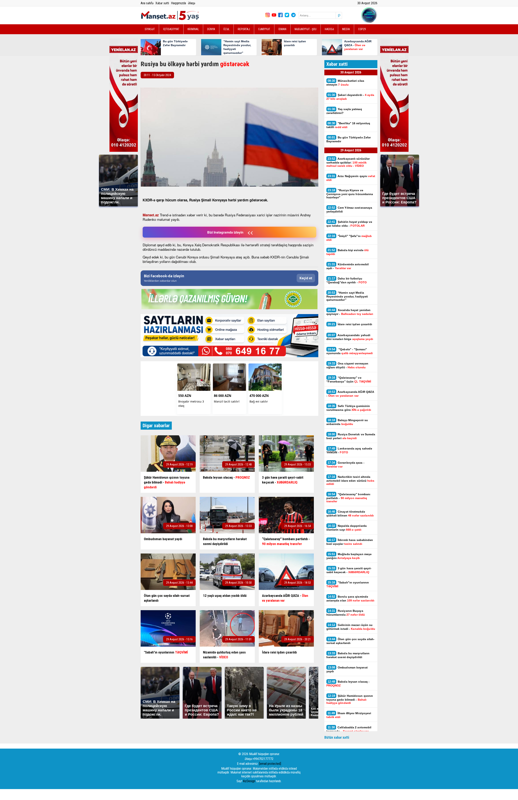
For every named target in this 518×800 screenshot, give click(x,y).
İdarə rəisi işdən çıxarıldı (350, 324)
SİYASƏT (150, 29)
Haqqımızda (178, 3)
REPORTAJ (244, 29)
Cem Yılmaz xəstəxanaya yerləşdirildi (349, 209)
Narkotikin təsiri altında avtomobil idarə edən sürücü (350, 480)
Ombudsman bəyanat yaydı (347, 669)
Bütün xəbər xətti (336, 737)
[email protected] (270, 764)
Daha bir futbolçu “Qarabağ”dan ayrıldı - (346, 280)
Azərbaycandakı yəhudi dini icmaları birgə (349, 337)
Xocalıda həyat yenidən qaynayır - (350, 312)
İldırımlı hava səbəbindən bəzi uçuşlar (349, 541)
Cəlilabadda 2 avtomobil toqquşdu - (349, 729)
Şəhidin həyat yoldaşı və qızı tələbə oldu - (349, 223)
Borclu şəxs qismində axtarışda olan (350, 598)
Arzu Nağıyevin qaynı (350, 178)
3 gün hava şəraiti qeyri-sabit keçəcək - (349, 570)
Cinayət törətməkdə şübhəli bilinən (350, 513)
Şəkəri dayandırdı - (350, 96)
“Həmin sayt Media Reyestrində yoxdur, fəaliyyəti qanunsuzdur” (347, 296)
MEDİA (346, 29)
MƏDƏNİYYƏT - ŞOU (305, 29)
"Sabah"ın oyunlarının (347, 584)
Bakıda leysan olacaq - (348, 683)
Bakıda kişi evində (347, 252)
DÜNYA (211, 29)
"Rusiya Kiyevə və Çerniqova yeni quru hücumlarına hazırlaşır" (349, 193)
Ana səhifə (147, 3)
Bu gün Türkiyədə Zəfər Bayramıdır (348, 139)
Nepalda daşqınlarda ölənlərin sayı (346, 527)
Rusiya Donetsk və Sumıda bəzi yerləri (350, 436)
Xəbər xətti (162, 3)
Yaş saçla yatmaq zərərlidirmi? (344, 111)
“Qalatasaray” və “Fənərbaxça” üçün (348, 379)
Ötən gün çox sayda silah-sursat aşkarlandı (350, 641)
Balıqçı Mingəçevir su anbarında (347, 422)
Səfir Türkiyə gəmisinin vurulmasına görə (348, 407)
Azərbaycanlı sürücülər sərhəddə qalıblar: (348, 162)
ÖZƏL (226, 29)
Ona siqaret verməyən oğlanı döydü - (347, 365)
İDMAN (282, 29)
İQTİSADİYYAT (171, 29)
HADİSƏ (329, 29)
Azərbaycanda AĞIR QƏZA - (350, 393)
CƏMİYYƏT (264, 29)
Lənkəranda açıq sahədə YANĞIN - (349, 450)
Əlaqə (191, 3)
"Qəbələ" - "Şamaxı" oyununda (349, 351)
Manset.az (151, 214)
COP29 (362, 29)
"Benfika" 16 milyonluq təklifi (348, 125)
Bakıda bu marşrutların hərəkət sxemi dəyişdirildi (348, 655)
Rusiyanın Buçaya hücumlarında (345, 612)
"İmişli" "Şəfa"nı (349, 237)
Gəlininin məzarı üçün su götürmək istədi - (350, 626)
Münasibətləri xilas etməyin (345, 82)
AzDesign (249, 781)
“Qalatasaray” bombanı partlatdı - (348, 497)
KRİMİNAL (193, 29)
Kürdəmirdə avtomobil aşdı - (347, 266)
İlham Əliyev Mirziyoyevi (348, 715)
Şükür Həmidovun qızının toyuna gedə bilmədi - (349, 699)
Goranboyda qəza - (345, 464)
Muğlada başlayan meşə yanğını (349, 556)
